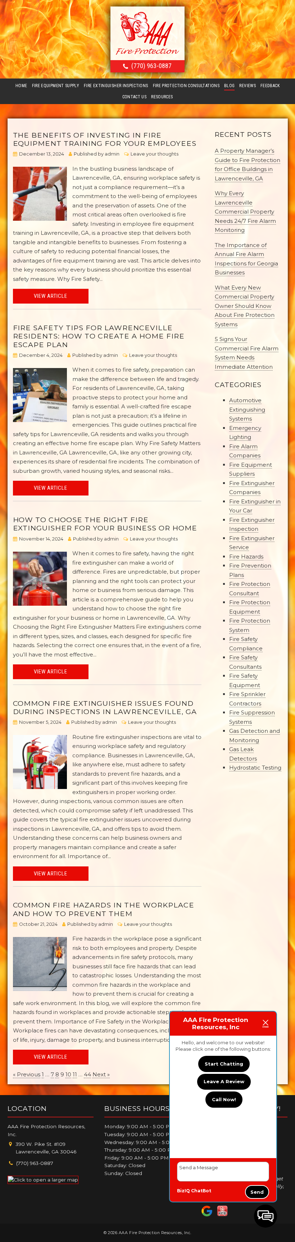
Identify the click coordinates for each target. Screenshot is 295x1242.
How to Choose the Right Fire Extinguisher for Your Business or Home (105, 523)
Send (257, 1192)
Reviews (247, 85)
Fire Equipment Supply (56, 85)
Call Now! (224, 1099)
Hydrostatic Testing (255, 767)
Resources (162, 96)
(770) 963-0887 (151, 66)
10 (68, 1074)
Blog (229, 85)
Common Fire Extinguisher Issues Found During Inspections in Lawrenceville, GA (105, 707)
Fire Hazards (246, 556)
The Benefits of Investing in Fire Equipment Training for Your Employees (104, 139)
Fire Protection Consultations (186, 85)
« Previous (26, 1074)
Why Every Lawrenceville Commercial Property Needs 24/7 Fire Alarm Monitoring (245, 211)
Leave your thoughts (154, 154)
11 (75, 1074)
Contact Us (134, 96)
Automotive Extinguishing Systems (247, 409)
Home (21, 85)
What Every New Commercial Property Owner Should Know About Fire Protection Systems (244, 306)
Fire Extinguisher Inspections (116, 85)
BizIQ (183, 1190)
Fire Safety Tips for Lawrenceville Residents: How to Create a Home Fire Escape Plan (99, 336)
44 (87, 1074)
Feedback (270, 85)
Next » (101, 1074)
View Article (50, 296)
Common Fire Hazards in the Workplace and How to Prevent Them (103, 909)
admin (112, 154)
